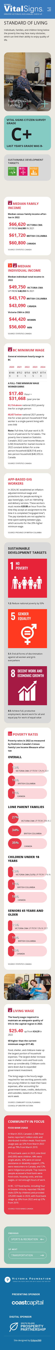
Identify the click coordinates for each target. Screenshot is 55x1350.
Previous (13, 1233)
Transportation (22, 1255)
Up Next (12, 1249)
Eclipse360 (36, 1340)
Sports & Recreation (24, 1239)
